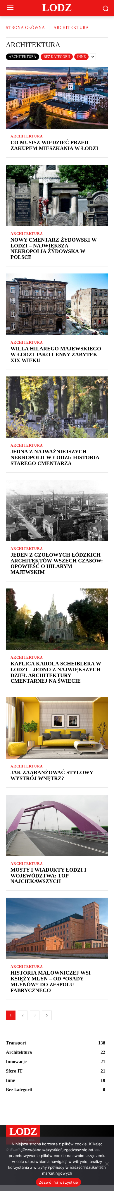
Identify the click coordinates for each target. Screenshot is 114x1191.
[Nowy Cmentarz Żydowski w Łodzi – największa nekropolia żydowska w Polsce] (57, 195)
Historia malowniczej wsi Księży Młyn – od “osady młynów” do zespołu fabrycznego (51, 981)
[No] (107, 1164)
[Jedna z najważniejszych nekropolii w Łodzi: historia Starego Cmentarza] (57, 407)
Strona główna (25, 27)
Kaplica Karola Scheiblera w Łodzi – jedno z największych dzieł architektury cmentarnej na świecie (56, 672)
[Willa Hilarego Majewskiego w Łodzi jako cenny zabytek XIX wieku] (57, 304)
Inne (81, 57)
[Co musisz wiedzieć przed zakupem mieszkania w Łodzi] (57, 98)
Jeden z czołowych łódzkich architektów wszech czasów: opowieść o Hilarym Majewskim (57, 563)
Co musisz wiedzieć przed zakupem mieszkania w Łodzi (54, 145)
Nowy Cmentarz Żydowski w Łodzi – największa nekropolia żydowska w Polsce (54, 248)
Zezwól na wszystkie (58, 1182)
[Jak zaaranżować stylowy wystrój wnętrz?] (57, 728)
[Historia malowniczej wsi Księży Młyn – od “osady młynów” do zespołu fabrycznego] (57, 928)
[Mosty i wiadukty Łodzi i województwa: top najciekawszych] (57, 825)
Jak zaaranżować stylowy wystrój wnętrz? (52, 775)
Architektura (22, 57)
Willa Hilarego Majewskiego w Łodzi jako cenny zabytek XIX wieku (56, 354)
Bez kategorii (57, 57)
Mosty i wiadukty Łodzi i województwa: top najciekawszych (48, 875)
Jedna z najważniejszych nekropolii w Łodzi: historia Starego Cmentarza (55, 457)
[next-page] (47, 1015)
